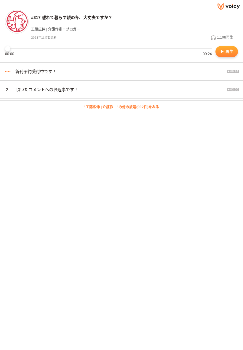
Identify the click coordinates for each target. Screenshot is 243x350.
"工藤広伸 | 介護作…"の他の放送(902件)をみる (121, 107)
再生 (228, 51)
